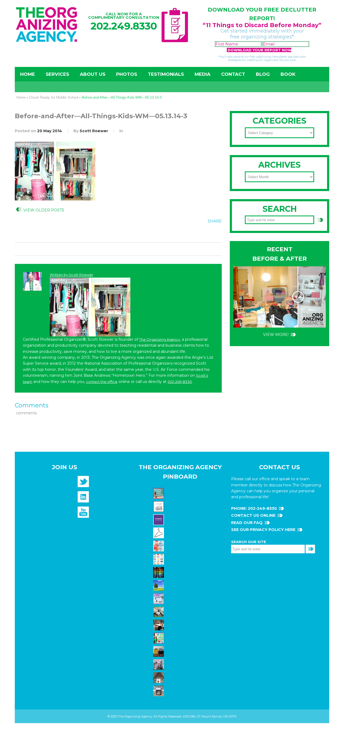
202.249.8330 (124, 26)
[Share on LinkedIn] (215, 233)
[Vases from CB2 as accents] (159, 664)
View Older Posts (43, 210)
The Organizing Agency (159, 339)
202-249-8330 (180, 381)
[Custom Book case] (159, 677)
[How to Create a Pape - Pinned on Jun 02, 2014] (159, 598)
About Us (92, 74)
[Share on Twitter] (193, 233)
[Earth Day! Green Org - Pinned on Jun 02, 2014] (159, 585)
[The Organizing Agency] (83, 483)
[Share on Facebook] (182, 233)
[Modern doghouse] (159, 690)
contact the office (101, 381)
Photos (126, 74)
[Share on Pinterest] (204, 233)
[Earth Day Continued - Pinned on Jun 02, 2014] (159, 624)
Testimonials (166, 74)
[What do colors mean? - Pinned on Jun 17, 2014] (159, 572)
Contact (233, 74)
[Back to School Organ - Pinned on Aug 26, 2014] (159, 493)
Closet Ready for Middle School (53, 97)
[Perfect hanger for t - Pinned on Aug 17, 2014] (159, 532)
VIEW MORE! (276, 334)
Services (57, 74)
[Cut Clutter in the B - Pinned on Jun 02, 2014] (159, 611)
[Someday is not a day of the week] (159, 519)
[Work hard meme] (159, 506)
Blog (263, 74)
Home (27, 74)
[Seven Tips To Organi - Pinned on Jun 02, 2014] (159, 638)
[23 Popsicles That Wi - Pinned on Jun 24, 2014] (159, 545)
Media (202, 74)
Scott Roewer (94, 130)
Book (288, 74)
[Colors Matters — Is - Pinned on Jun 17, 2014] (159, 559)
